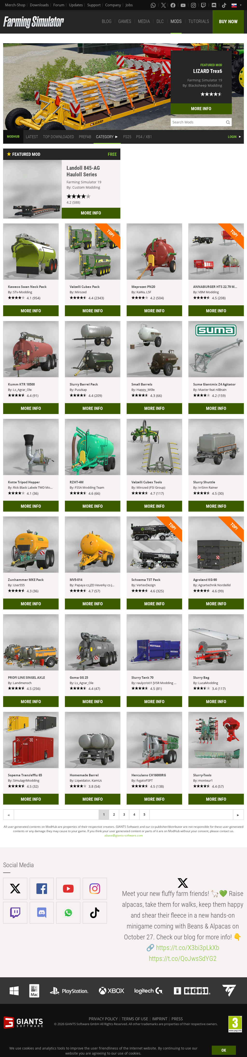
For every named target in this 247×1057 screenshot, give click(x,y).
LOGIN (232, 137)
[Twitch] (204, 5)
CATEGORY (105, 136)
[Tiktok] (224, 5)
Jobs (129, 4)
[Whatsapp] (154, 5)
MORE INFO (201, 108)
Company (113, 4)
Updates (76, 4)
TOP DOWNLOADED (58, 136)
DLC (160, 21)
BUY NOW (228, 21)
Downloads (39, 4)
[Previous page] (238, 815)
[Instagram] (194, 5)
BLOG (106, 21)
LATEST (32, 136)
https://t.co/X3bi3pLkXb (187, 948)
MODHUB (13, 136)
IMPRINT (159, 1018)
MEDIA (144, 21)
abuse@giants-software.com (123, 835)
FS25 (127, 136)
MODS (176, 21)
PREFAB (85, 136)
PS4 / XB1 (144, 136)
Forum (58, 4)
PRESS (177, 1018)
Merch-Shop (15, 4)
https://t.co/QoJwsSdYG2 (183, 959)
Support (94, 4)
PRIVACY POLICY (103, 1018)
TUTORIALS (198, 21)
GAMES (124, 21)
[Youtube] (183, 5)
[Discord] (214, 5)
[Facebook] (173, 5)
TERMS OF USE (135, 1018)
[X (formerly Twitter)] (163, 5)
